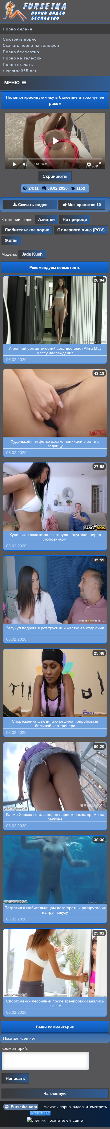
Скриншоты (55, 176)
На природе (75, 219)
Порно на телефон (22, 58)
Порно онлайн (17, 29)
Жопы (11, 240)
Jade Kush (32, 254)
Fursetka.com (23, 1106)
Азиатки (46, 219)
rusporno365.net (19, 70)
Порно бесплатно (21, 52)
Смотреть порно (20, 39)
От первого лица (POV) (81, 229)
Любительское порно (27, 229)
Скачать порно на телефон (31, 45)
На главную (55, 1093)
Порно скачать (18, 64)
